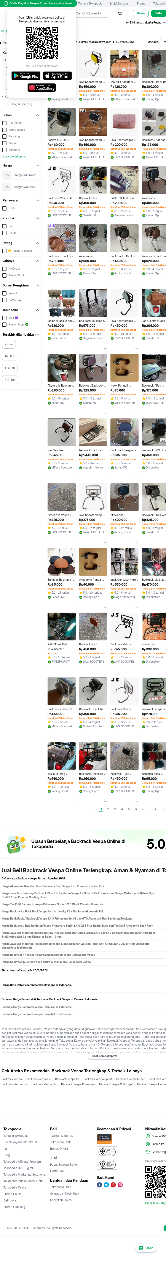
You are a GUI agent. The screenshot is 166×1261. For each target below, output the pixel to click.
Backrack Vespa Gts (14, 1084)
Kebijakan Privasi (61, 1200)
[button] (145, 22)
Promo (141, 3)
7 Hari (9, 344)
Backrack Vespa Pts (44, 1084)
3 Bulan (10, 380)
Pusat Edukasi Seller (64, 1164)
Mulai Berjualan (119, 3)
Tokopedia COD (60, 1142)
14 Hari (9, 356)
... (150, 809)
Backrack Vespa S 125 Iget (116, 1084)
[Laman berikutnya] (163, 809)
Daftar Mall (57, 1171)
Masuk (141, 13)
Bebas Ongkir (59, 1148)
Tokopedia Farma (14, 1187)
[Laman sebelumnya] (94, 809)
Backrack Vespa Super (130, 1079)
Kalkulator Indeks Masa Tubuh (23, 1181)
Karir (6, 1148)
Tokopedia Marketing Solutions (24, 1174)
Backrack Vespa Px (38, 1079)
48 (156, 809)
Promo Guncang (14, 1207)
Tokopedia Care (60, 1187)
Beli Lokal (10, 1200)
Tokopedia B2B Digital (18, 1168)
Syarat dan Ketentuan (64, 1193)
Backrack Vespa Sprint (97, 1079)
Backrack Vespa (12, 1079)
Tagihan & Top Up (61, 1135)
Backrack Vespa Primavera (78, 1084)
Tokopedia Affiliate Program (22, 1161)
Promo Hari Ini (12, 1194)
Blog (6, 1155)
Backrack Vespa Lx (67, 1079)
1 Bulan (10, 368)
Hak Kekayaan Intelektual (20, 1142)
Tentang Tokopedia (90, 3)
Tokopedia (7, 31)
